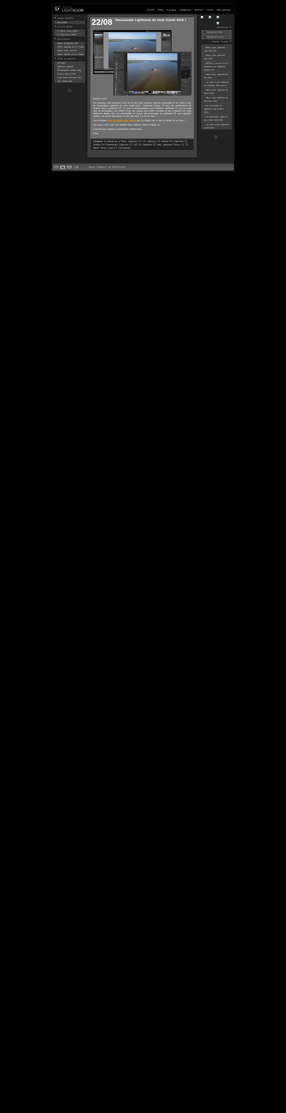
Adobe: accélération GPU (67, 43)
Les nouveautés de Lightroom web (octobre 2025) (214, 109)
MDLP (96, 148)
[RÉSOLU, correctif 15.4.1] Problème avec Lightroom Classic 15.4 (216, 66)
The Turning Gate (64, 81)
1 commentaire (123, 148)
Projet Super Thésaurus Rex (69, 77)
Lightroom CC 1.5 (136, 141)
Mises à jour (106, 148)
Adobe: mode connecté (66, 50)
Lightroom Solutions (65, 67)
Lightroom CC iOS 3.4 (130, 145)
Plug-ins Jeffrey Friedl (66, 74)
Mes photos (62, 22)
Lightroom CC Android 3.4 (159, 141)
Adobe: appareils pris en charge (70, 47)
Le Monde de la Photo (115, 141)
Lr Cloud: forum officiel (66, 35)
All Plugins (61, 63)
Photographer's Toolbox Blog (69, 70)
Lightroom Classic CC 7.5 (175, 145)
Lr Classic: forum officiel (67, 31)
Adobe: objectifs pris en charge (70, 54)
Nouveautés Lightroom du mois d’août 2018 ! (151, 20)
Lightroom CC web (152, 145)
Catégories (185, 10)
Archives (198, 10)
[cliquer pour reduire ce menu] (55, 18)
